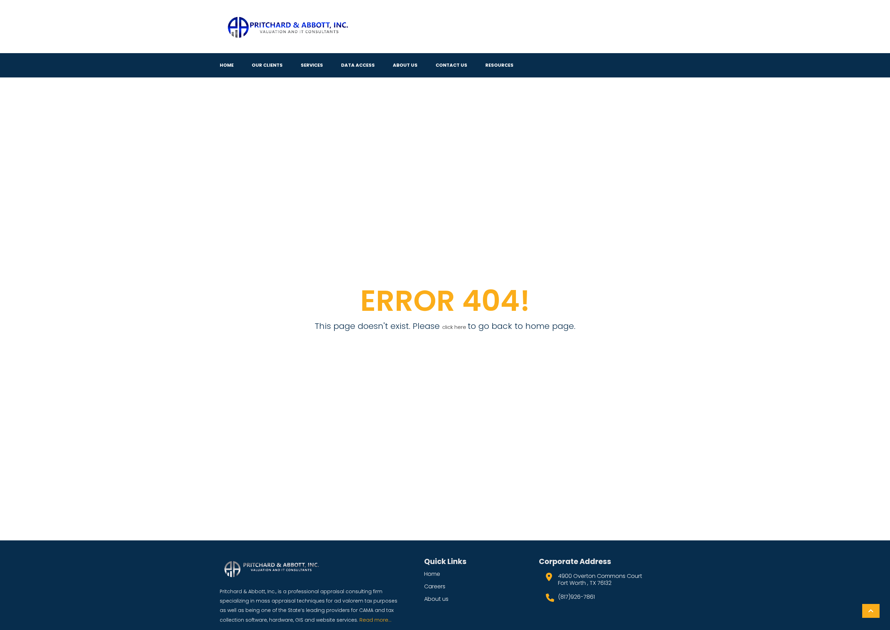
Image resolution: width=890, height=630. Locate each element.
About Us (405, 65)
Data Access (358, 65)
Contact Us (451, 65)
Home (227, 65)
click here (455, 327)
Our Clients (267, 65)
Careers (434, 586)
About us (436, 599)
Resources (499, 65)
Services (312, 65)
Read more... (375, 619)
